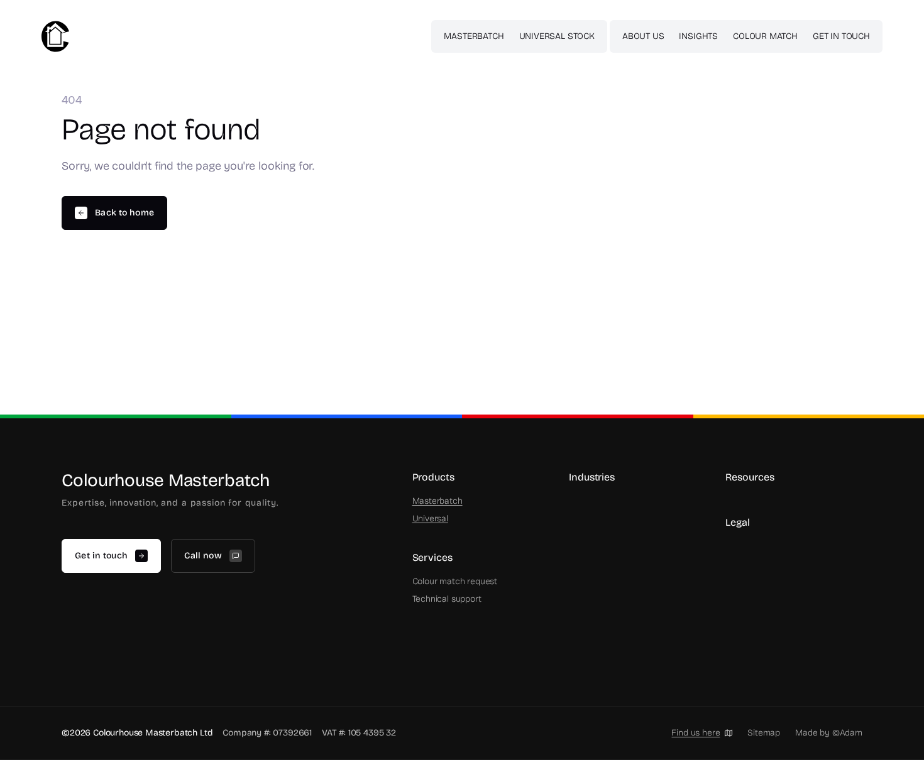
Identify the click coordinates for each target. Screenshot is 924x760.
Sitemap (763, 732)
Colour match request (454, 581)
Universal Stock (557, 36)
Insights (698, 36)
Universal (430, 518)
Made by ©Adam (828, 732)
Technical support (446, 599)
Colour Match (765, 36)
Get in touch (841, 36)
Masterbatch (473, 36)
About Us (643, 36)
